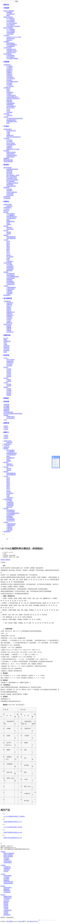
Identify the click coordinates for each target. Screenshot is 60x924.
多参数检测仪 (9, 77)
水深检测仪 (9, 84)
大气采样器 (6, 138)
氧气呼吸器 (6, 407)
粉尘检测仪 (6, 150)
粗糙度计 (8, 255)
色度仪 (8, 90)
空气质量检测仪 (10, 14)
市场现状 (8, 381)
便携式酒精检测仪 (11, 236)
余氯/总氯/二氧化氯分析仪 (13, 98)
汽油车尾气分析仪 (11, 52)
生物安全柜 (9, 206)
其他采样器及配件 (11, 144)
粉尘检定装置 (9, 193)
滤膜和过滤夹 (9, 135)
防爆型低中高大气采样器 (12, 149)
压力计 (8, 253)
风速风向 (8, 233)
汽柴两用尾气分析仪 (11, 50)
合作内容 (8, 369)
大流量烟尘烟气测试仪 (12, 183)
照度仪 (8, 244)
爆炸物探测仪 (7, 295)
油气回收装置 (7, 198)
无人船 (8, 109)
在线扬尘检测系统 (8, 161)
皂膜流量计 (9, 190)
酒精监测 (6, 235)
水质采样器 (6, 113)
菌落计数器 (9, 270)
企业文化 (6, 427)
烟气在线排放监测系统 (12, 180)
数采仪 (8, 123)
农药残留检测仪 (10, 273)
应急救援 (6, 415)
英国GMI (8, 310)
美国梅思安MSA (10, 312)
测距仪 (8, 246)
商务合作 (6, 367)
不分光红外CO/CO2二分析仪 (13, 37)
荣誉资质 (8, 376)
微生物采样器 (9, 267)
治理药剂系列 (9, 362)
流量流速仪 (9, 101)
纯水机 (8, 110)
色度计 (8, 259)
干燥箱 (5, 344)
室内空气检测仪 (10, 359)
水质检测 (6, 61)
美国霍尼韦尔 (9, 315)
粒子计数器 (9, 264)
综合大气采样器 (10, 143)
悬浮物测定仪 (9, 92)
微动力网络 (9, 921)
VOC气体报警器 (10, 31)
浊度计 (8, 89)
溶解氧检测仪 (9, 104)
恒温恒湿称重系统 (11, 186)
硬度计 (8, 250)
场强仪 (8, 223)
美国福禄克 (9, 316)
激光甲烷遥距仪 (10, 57)
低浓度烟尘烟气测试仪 (12, 169)
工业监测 (6, 239)
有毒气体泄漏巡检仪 (11, 44)
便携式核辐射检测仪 (11, 216)
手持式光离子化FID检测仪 (13, 26)
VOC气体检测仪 (10, 20)
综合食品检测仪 (10, 275)
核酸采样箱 (6, 410)
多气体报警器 (9, 34)
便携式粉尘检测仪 (11, 152)
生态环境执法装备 (8, 412)
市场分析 (6, 378)
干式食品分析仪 (10, 284)
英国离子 (8, 307)
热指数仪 (8, 224)
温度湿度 (8, 232)
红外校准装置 (9, 195)
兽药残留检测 (9, 281)
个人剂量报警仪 (10, 215)
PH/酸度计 (9, 94)
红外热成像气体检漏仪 (12, 58)
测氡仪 (8, 15)
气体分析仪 (6, 35)
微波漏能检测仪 (10, 221)
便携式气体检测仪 (8, 17)
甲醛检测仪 (9, 12)
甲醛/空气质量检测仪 (9, 11)
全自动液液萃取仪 (11, 106)
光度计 (5, 342)
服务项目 (6, 387)
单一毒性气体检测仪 (11, 23)
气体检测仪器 (7, 301)
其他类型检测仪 (8, 54)
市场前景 (8, 379)
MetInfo (20, 921)
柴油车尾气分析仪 (11, 49)
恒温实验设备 (7, 341)
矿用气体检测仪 (10, 55)
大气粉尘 (6, 126)
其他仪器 (6, 401)
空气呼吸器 (6, 406)
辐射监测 (6, 212)
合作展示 (6, 382)
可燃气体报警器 (10, 32)
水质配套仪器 (7, 87)
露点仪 (8, 243)
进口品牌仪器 (8, 298)
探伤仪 (8, 252)
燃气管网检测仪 (10, 43)
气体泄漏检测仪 (10, 46)
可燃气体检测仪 (10, 21)
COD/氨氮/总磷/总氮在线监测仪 (14, 118)
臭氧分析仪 (9, 40)
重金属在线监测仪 (11, 120)
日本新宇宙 (9, 318)
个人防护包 (6, 209)
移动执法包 (6, 210)
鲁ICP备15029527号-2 (32, 921)
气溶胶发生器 (9, 266)
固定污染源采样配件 (11, 176)
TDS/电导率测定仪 (11, 95)
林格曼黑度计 (7, 196)
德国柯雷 (8, 329)
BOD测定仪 (9, 69)
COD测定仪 (9, 67)
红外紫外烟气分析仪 (11, 178)
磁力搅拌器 (6, 345)
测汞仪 (5, 352)
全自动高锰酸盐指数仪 (12, 81)
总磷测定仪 (9, 72)
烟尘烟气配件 (9, 184)
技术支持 (6, 438)
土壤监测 (6, 286)
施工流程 (8, 392)
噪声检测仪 (9, 227)
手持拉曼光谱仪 (10, 418)
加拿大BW (9, 305)
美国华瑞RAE (10, 302)
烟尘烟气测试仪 (8, 167)
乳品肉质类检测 (10, 278)
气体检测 (6, 8)
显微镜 (5, 339)
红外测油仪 (9, 75)
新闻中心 (6, 432)
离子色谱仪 (9, 83)
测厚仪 (8, 249)
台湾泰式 (8, 321)
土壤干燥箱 (9, 292)
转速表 (8, 258)
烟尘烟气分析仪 (8, 324)
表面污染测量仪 (10, 213)
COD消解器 (9, 66)
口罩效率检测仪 (8, 262)
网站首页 (6, 4)
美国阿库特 (9, 304)
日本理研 (8, 319)
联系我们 (6, 398)
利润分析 (8, 372)
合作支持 (8, 375)
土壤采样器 (9, 293)
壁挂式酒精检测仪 (11, 238)
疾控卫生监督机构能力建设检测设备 (13, 413)
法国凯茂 (8, 330)
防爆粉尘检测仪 (10, 156)
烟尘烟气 (6, 164)
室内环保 (6, 355)
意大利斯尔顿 (9, 332)
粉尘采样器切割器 (11, 130)
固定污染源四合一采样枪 (12, 175)
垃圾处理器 (6, 409)
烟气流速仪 (9, 173)
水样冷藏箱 (9, 112)
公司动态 (6, 435)
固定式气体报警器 (8, 27)
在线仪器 (6, 117)
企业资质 (6, 429)
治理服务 (8, 388)
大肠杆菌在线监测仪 (11, 121)
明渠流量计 (9, 80)
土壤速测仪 (9, 290)
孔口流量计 (9, 189)
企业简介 (6, 426)
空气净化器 (9, 364)
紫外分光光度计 (10, 107)
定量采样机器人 (8, 207)
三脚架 (8, 132)
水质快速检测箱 (10, 103)
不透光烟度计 (9, 261)
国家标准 (8, 395)
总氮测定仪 (9, 74)
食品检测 (6, 272)
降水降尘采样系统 (8, 160)
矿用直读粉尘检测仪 (11, 155)
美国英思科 (9, 313)
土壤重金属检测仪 (11, 287)
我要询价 (8, 559)
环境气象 (6, 230)
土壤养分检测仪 (10, 289)
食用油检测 (9, 279)
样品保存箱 (6, 350)
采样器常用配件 (8, 129)
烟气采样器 (9, 172)
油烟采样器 (9, 170)
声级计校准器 (9, 229)
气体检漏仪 (6, 41)
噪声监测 (6, 226)
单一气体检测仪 (10, 18)
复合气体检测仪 (10, 24)
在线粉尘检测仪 (10, 153)
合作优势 (8, 370)
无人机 (5, 419)
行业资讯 (6, 436)
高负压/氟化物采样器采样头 (13, 137)
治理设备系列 (9, 361)
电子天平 (6, 338)
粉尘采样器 (9, 141)
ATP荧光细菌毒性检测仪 (12, 276)
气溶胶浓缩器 (9, 269)
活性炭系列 (9, 365)
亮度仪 (8, 247)
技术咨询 (8, 393)
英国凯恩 (8, 325)
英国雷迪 (8, 309)
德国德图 (8, 327)
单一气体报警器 (10, 29)
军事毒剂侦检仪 (10, 416)
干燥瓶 (8, 133)
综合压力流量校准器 (11, 192)
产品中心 (6, 358)
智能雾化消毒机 (8, 204)
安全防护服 (6, 404)
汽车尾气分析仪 (8, 47)
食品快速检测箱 (10, 282)
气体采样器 (9, 146)
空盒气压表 (6, 349)
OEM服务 (8, 390)
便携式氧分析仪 (10, 38)
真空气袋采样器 (10, 181)
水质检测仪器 (7, 64)
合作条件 (8, 373)
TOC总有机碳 (10, 86)
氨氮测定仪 (9, 71)
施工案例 (8, 384)
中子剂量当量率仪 (11, 218)
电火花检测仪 (9, 256)
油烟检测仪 (6, 158)
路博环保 (6, 423)
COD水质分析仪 (10, 78)
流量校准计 (9, 147)
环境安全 (6, 201)
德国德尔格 (9, 322)
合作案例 (8, 385)
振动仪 (8, 241)
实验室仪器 (7, 335)
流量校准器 (6, 187)
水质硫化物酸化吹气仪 (12, 97)
